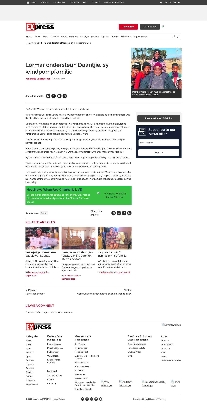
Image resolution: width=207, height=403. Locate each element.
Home (29, 43)
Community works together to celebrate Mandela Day (104, 293)
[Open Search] (178, 36)
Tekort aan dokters (35, 293)
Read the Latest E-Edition (158, 118)
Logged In (47, 312)
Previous (32, 290)
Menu (33, 2)
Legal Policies (59, 399)
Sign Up (159, 152)
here (85, 194)
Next (126, 290)
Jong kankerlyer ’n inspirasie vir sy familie (112, 254)
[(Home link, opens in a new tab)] (38, 326)
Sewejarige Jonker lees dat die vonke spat (40, 254)
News (36, 43)
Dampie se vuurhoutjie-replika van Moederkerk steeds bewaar (77, 256)
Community (128, 26)
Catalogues (149, 26)
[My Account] (174, 36)
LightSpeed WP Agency (155, 399)
